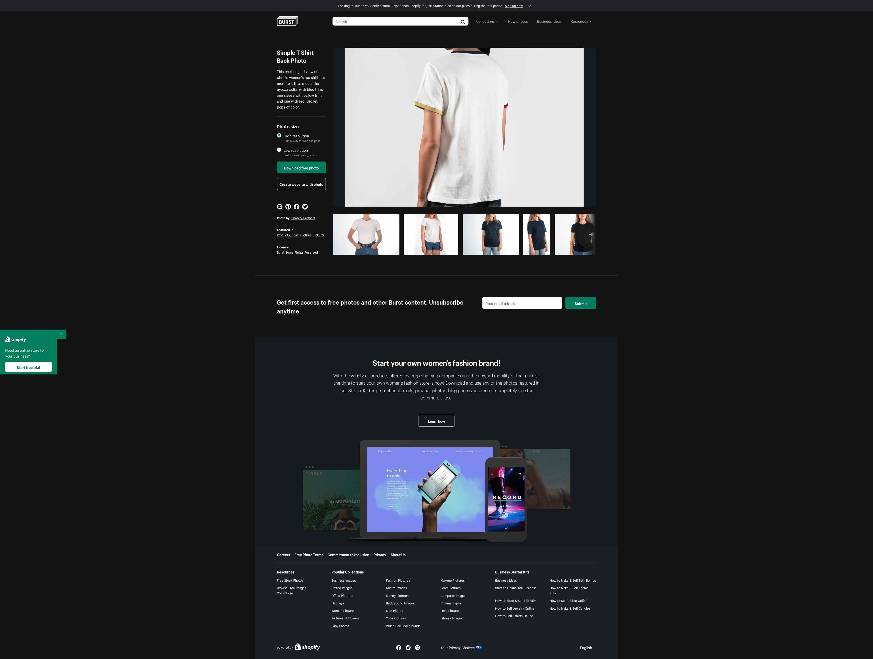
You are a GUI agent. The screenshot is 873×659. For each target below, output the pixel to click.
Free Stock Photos (290, 580)
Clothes (305, 234)
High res (367, 250)
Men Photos (394, 610)
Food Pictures (451, 587)
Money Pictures (397, 595)
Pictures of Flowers (345, 617)
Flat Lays (337, 602)
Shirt (295, 234)
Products (283, 234)
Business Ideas (506, 580)
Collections (485, 21)
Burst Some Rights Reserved (297, 252)
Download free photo (301, 167)
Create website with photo (301, 184)
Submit (581, 303)
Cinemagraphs (451, 602)
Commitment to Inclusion (348, 554)
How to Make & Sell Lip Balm (516, 600)
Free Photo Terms (308, 554)
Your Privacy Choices (458, 647)
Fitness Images (451, 617)
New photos (518, 21)
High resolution (296, 135)
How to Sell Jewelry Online (514, 608)
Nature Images (396, 587)
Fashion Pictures (398, 580)
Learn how (436, 421)
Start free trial (28, 367)
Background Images (400, 602)
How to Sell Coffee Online (568, 600)
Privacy (380, 554)
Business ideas (549, 21)
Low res (385, 250)
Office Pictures (342, 595)
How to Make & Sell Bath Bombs (573, 580)
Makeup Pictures (453, 580)
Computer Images (453, 595)
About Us (398, 554)
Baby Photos (340, 625)
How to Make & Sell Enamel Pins (570, 590)
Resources (579, 21)
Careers (283, 554)
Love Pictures (450, 610)
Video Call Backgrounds (403, 625)
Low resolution (296, 150)
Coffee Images (341, 587)
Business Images (343, 580)
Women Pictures (343, 610)
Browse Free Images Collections (291, 590)
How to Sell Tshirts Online (514, 615)
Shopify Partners (303, 217)
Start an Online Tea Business (516, 587)
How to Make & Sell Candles (570, 608)
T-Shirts (318, 234)
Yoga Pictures (396, 617)
